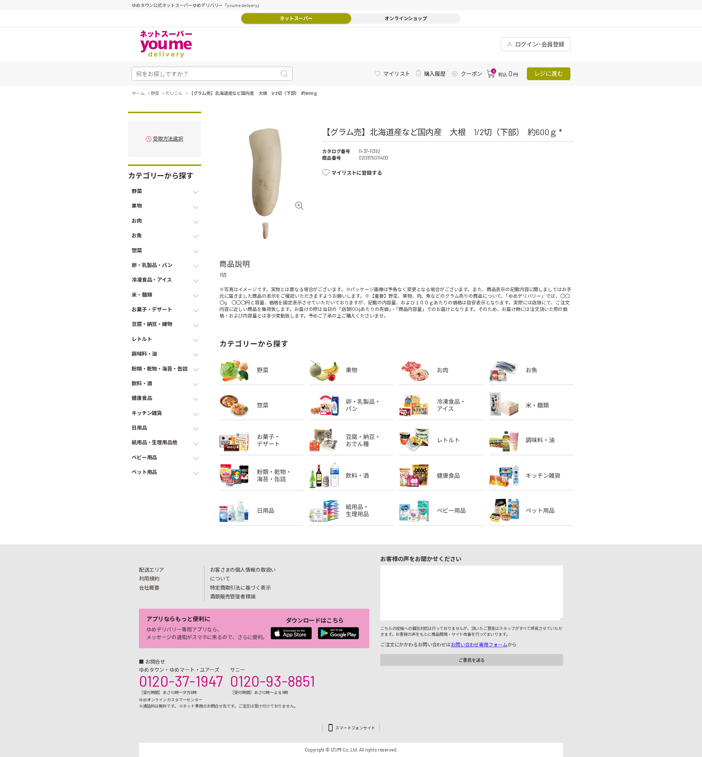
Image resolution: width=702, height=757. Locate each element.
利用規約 (149, 578)
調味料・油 (531, 440)
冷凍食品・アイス (441, 405)
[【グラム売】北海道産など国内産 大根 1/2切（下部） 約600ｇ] (265, 172)
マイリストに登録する (356, 173)
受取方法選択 (168, 139)
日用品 (261, 510)
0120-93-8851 (272, 680)
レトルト (441, 440)
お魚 (531, 370)
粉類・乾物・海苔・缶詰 (261, 475)
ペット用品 (531, 510)
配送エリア (151, 570)
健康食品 (441, 475)
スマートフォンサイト (355, 728)
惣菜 (261, 405)
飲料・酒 (351, 475)
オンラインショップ (406, 18)
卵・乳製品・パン (351, 405)
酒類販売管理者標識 (233, 596)
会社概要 (149, 588)
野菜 (261, 370)
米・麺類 (531, 405)
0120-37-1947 (181, 680)
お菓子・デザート (261, 440)
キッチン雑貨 (531, 475)
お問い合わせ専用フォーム (479, 644)
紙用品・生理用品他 (351, 510)
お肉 (441, 370)
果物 (351, 370)
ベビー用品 (441, 510)
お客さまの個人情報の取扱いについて (243, 574)
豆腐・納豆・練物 (351, 440)
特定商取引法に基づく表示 (240, 588)
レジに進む (548, 73)
